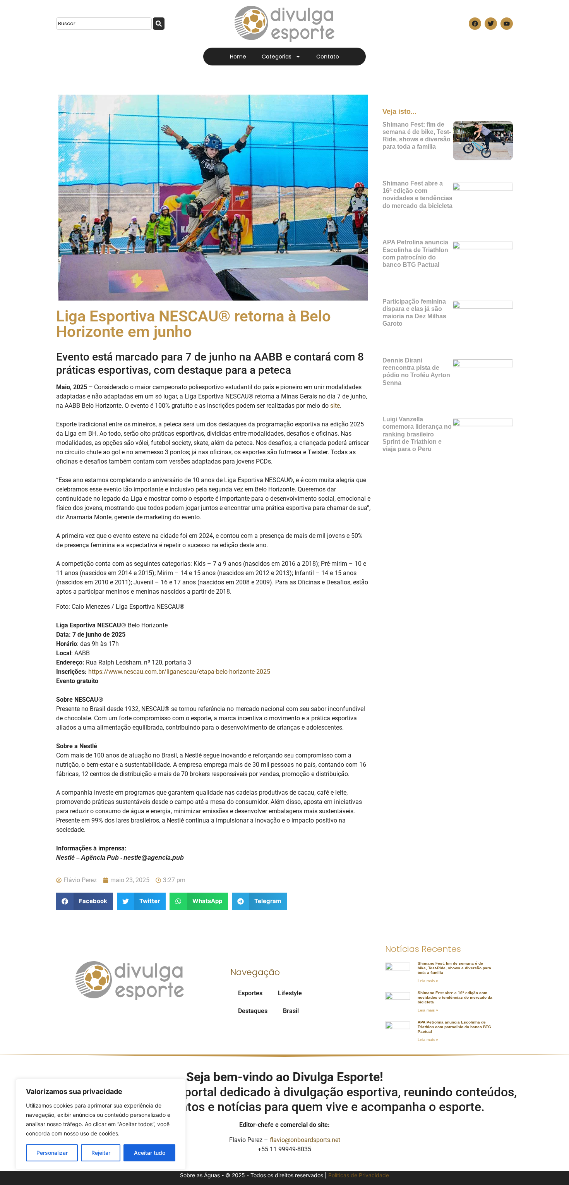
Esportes (250, 993)
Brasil (291, 1011)
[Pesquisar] (159, 23)
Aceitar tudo (149, 1152)
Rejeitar (100, 1152)
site (334, 405)
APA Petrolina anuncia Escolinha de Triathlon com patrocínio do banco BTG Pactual (454, 1027)
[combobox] (104, 23)
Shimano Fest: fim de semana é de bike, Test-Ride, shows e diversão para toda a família (454, 968)
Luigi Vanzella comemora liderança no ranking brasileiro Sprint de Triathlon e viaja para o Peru (417, 434)
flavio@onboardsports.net (305, 1140)
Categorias (276, 56)
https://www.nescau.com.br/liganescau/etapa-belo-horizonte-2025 (178, 671)
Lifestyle (290, 993)
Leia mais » (428, 981)
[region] (100, 1124)
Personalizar (52, 1152)
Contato (327, 56)
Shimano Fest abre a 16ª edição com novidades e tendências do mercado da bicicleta (455, 997)
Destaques (252, 1011)
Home (238, 56)
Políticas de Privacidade (358, 1175)
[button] (84, 901)
